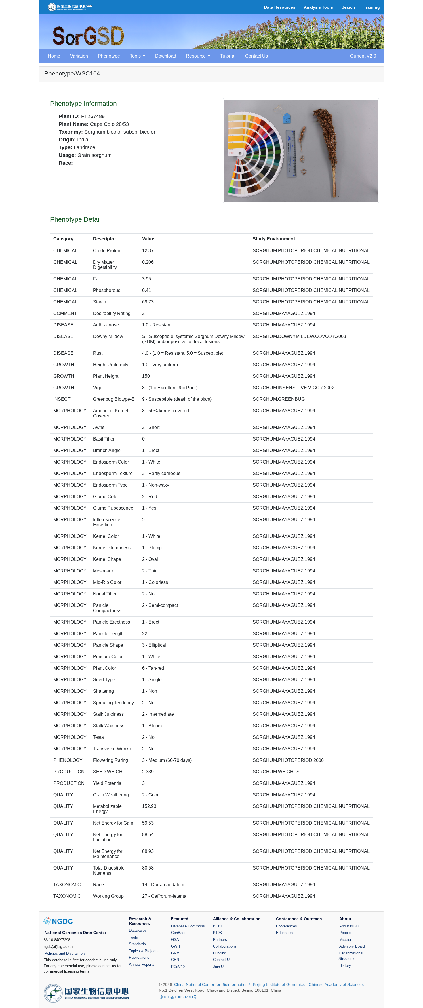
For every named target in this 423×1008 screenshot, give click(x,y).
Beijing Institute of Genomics (279, 984)
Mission (345, 939)
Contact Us (256, 56)
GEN (175, 960)
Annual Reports (142, 964)
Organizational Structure (350, 956)
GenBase (178, 933)
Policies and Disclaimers (65, 953)
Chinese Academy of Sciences (336, 984)
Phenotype (109, 56)
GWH (175, 946)
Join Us (219, 967)
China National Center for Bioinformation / (212, 984)
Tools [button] (136, 56)
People (345, 933)
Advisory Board (352, 946)
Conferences (286, 926)
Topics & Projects (144, 951)
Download (165, 56)
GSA (175, 939)
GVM (175, 953)
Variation (79, 56)
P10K (217, 933)
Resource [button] (196, 56)
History (345, 965)
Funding (219, 953)
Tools (133, 937)
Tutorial (227, 56)
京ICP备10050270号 (178, 997)
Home (54, 56)
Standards (137, 944)
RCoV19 (178, 967)
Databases (138, 930)
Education (284, 933)
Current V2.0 (363, 56)
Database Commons (188, 926)
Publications (139, 957)
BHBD (218, 926)
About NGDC (350, 926)
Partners (220, 939)
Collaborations (225, 946)
